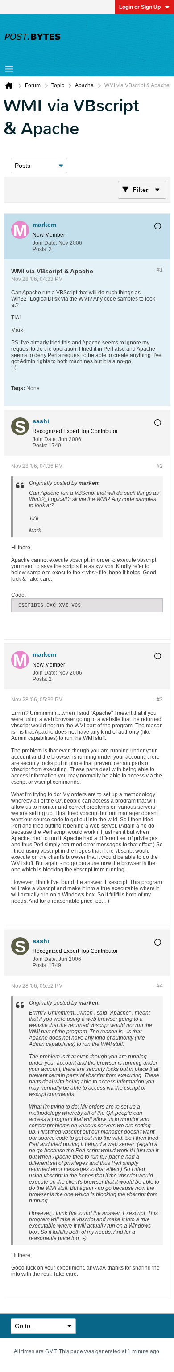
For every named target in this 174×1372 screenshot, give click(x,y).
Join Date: (45, 243)
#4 (160, 986)
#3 (160, 700)
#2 (160, 466)
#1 (160, 270)
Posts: (40, 249)
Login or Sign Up (140, 7)
